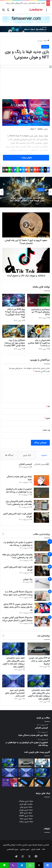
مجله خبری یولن (26, 807)
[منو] (46, 11)
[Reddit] (34, 169)
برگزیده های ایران (26, 804)
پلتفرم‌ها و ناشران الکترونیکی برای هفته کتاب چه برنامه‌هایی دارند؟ (19, 503)
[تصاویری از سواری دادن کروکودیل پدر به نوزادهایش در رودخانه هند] (41, 493)
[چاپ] (3, 169)
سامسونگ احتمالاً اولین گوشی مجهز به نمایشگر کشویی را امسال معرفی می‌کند (17, 619)
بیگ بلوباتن (27, 579)
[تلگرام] (14, 169)
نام (48, 406)
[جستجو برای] (3, 11)
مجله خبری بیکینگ (26, 801)
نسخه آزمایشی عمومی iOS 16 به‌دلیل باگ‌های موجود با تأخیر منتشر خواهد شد (17, 607)
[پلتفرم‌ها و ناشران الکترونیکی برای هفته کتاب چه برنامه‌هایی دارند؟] (41, 505)
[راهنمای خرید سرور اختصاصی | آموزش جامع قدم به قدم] (13, 681)
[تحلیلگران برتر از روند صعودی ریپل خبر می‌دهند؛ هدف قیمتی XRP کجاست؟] (13, 331)
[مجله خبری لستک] (36, 10)
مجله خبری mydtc (26, 815)
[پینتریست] (37, 169)
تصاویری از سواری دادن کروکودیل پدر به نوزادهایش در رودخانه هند (19, 490)
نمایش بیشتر (26, 157)
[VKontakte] (31, 169)
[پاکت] (26, 169)
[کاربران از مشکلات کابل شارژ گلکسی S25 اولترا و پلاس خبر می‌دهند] (42, 782)
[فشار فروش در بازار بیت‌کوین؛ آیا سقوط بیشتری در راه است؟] (38, 331)
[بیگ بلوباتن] (42, 583)
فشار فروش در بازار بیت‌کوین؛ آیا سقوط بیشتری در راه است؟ (39, 343)
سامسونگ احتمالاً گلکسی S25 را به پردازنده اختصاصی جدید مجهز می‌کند (17, 593)
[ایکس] (45, 169)
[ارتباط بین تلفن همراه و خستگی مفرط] (41, 480)
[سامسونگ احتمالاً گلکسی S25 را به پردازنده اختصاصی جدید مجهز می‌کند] (42, 595)
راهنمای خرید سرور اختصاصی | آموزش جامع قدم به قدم (15, 693)
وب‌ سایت (46, 430)
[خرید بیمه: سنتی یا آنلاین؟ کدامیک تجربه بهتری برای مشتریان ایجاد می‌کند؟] (42, 763)
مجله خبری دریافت (26, 821)
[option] (26, 192)
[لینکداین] (42, 169)
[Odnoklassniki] (29, 169)
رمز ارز (40, 40)
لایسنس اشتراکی (25, 464)
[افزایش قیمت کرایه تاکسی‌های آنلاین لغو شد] (41, 517)
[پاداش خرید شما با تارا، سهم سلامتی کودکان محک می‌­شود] (9, 782)
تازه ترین (27, 455)
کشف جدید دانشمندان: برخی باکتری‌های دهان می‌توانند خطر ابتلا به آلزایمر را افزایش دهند (14, 662)
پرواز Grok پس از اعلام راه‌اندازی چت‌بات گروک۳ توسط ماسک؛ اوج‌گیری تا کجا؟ (15, 313)
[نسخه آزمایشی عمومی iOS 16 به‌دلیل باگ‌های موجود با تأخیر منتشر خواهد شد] (42, 608)
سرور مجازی (27, 844)
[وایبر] (12, 169)
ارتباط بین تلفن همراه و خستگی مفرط (19, 478)
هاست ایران (35, 849)
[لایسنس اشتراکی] (41, 468)
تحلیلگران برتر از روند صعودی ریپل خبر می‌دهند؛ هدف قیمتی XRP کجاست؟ (14, 343)
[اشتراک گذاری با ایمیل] (6, 169)
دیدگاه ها (9, 455)
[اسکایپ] (23, 169)
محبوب (44, 455)
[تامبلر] (40, 169)
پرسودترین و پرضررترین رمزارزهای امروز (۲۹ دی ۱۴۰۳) (40, 312)
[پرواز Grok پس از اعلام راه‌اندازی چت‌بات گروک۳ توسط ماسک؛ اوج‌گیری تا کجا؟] (13, 300)
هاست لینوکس (15, 844)
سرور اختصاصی (12, 849)
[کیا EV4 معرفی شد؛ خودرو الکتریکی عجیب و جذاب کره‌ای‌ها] (38, 649)
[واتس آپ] (17, 169)
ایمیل (47, 418)
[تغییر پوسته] (8, 11)
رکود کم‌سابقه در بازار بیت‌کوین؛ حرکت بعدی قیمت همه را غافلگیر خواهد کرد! (27, 199)
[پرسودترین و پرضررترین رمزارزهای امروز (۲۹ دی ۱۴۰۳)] (38, 300)
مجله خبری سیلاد (26, 818)
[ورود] (13, 11)
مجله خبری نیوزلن (26, 809)
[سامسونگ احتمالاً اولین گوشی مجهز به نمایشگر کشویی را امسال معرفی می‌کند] (42, 621)
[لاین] (9, 169)
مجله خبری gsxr (26, 812)
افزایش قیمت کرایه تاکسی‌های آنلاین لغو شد (17, 515)
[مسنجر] (20, 169)
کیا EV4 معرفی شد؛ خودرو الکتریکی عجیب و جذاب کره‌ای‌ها (39, 660)
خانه (45, 40)
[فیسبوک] (48, 169)
